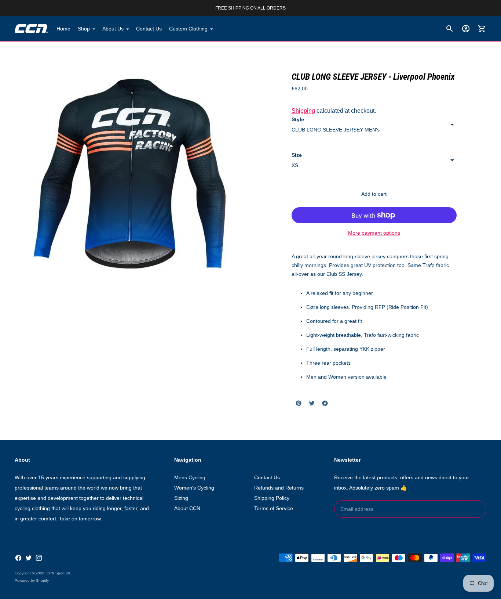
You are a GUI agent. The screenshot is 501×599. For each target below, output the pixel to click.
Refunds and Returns (279, 488)
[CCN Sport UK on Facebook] (18, 558)
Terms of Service (273, 508)
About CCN (187, 508)
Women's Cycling (194, 488)
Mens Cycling (189, 477)
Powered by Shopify (32, 580)
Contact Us (149, 29)
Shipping (303, 111)
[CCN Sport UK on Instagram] (39, 558)
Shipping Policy (271, 498)
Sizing (181, 498)
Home (63, 29)
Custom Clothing (188, 29)
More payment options (374, 233)
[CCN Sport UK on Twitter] (28, 558)
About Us (113, 29)
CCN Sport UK (59, 573)
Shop (84, 29)
